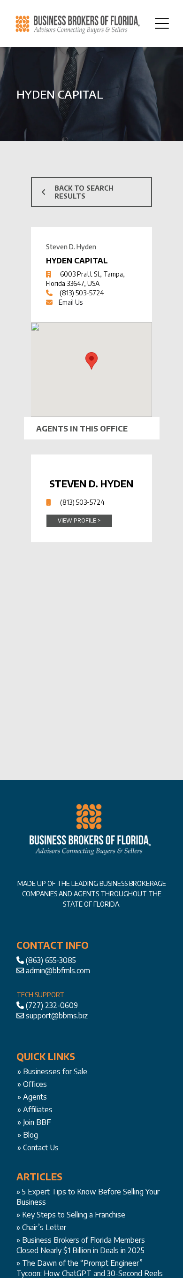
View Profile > (79, 520)
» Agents (32, 1096)
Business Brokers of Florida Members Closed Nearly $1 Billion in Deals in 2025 (80, 1245)
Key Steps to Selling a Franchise (73, 1214)
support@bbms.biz (57, 1015)
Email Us (71, 302)
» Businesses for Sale (52, 1071)
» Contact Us (38, 1147)
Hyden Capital (77, 260)
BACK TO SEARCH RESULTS (84, 192)
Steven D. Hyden (91, 483)
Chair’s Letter (44, 1227)
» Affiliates (35, 1109)
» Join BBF (34, 1122)
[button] (91, 360)
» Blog (27, 1134)
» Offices (32, 1084)
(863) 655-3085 (51, 960)
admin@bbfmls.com (58, 970)
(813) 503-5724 (82, 293)
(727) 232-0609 (52, 1005)
